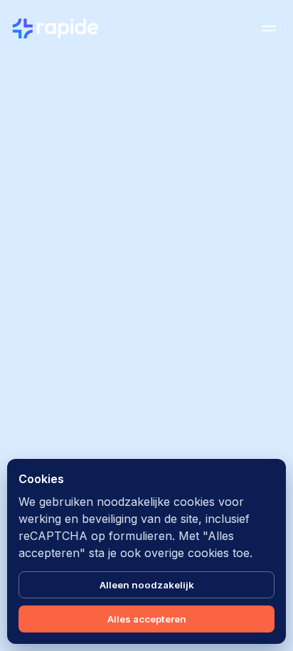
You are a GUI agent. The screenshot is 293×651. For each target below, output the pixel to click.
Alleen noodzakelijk (147, 585)
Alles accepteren (146, 619)
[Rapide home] (55, 29)
